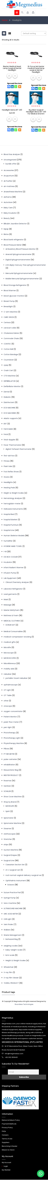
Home (4, 20)
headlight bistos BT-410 (12, 110)
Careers (5, 1135)
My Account (6, 1162)
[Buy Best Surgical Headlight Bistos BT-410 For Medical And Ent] (36, 97)
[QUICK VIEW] (15, 76)
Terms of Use (7, 1139)
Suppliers (5, 1142)
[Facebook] (8, 86)
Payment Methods (9, 1124)
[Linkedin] (12, 86)
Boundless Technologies (24, 1004)
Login (6, 1166)
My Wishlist (6, 1170)
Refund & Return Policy (11, 1120)
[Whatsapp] (15, 86)
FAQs (4, 1131)
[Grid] (4, 33)
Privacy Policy (7, 1127)
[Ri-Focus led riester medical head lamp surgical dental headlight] (36, 54)
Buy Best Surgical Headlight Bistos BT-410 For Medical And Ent (36, 112)
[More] (19, 86)
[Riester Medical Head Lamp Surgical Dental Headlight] (12, 54)
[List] (9, 33)
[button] (40, 1173)
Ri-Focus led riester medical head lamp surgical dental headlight (36, 69)
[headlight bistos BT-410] (12, 97)
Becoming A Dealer (9, 1146)
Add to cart (9, 119)
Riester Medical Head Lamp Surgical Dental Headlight (12, 68)
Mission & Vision (8, 1150)
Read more (9, 76)
